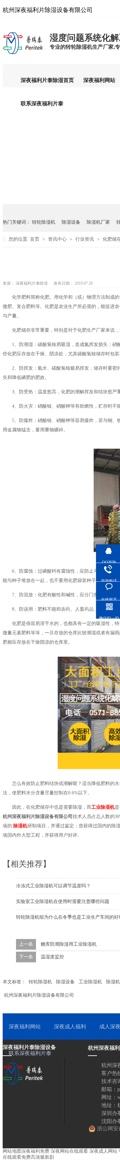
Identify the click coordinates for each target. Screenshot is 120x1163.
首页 (35, 239)
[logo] (23, 53)
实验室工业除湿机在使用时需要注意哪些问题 (62, 901)
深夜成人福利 (70, 1026)
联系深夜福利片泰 (42, 103)
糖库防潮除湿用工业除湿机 (69, 944)
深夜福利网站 (99, 80)
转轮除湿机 (43, 222)
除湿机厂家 (98, 222)
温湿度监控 (52, 956)
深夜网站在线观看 (69, 1151)
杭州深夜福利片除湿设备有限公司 (39, 995)
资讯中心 (58, 239)
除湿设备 (71, 222)
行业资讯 (85, 239)
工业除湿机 (103, 807)
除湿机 (20, 825)
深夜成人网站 (103, 1151)
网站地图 (12, 1151)
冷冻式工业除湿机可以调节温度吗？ (53, 885)
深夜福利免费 (35, 1151)
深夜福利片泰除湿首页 (47, 80)
